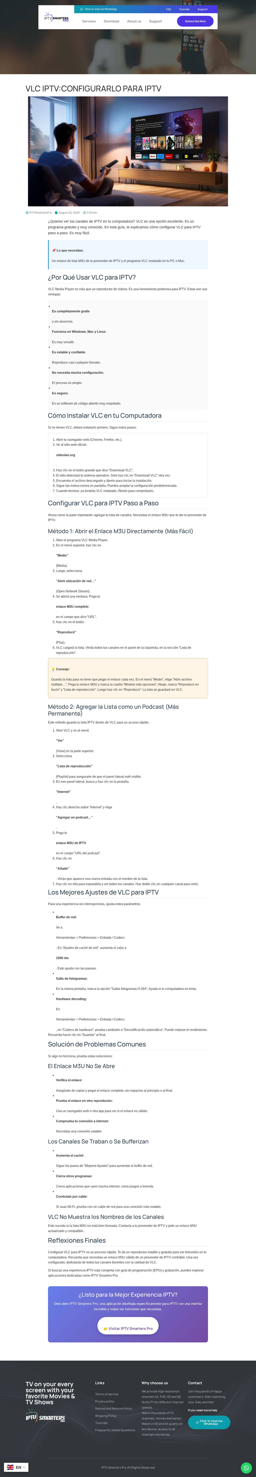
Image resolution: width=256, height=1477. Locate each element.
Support (203, 9)
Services (89, 21)
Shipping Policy (106, 1416)
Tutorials (184, 9)
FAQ (168, 9)
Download (111, 21)
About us (134, 21)
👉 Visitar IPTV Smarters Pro (128, 1328)
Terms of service (106, 1394)
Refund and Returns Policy (113, 1408)
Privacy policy (104, 1401)
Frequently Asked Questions (115, 1430)
